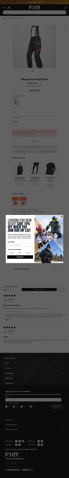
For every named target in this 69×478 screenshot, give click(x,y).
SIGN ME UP (20, 257)
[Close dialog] (62, 216)
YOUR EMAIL (11, 242)
